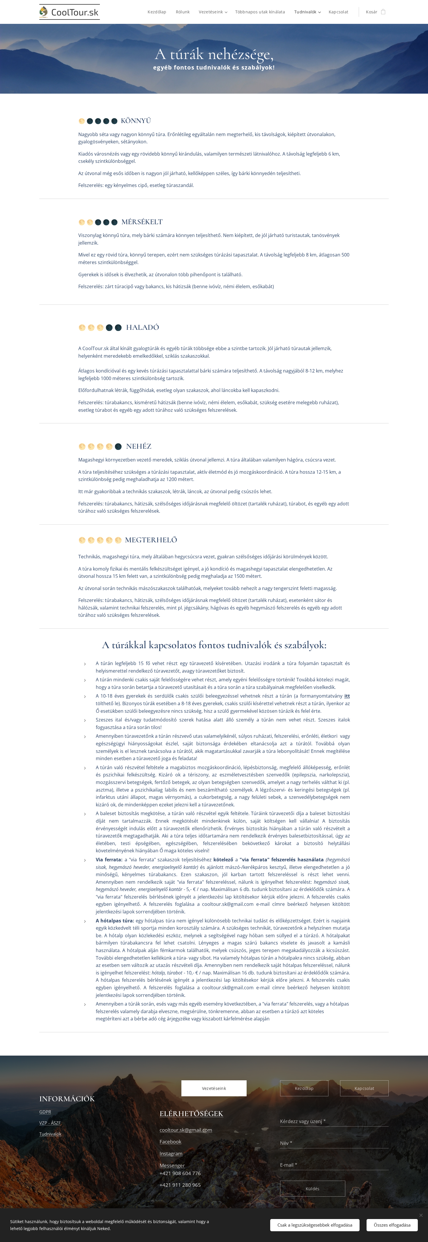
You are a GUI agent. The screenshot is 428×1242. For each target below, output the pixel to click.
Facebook (170, 1141)
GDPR (45, 1112)
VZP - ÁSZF (50, 1123)
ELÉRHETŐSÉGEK (191, 1113)
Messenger (172, 1165)
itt (347, 696)
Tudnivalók (50, 1134)
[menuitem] (158, 12)
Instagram (171, 1153)
